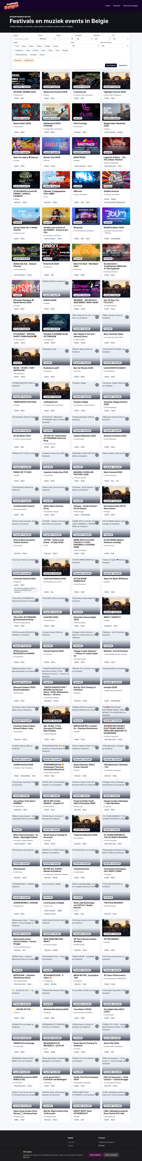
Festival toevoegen (130, 6)
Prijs (72, 42)
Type (113, 35)
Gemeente (96, 35)
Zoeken (15, 35)
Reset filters (123, 65)
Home (108, 6)
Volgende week (28, 60)
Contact (70, 1146)
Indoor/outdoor (105, 42)
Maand (58, 35)
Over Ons (71, 1142)
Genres (15, 42)
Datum (40, 35)
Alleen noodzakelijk (111, 1155)
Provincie (78, 35)
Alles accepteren (95, 1155)
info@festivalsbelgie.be (106, 1142)
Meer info (26, 1157)
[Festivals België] (11, 6)
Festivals (116, 6)
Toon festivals (110, 65)
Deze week (18, 60)
